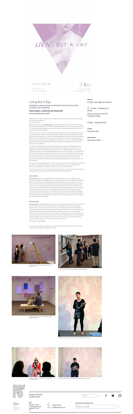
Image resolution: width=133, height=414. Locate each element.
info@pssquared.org (58, 407)
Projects (16, 404)
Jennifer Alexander (34, 204)
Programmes (16, 408)
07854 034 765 (56, 405)
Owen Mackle (41, 221)
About (15, 402)
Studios (15, 406)
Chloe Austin (32, 178)
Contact (15, 410)
